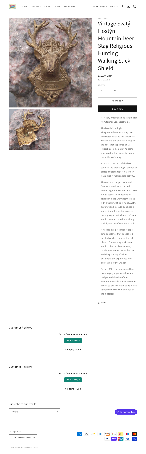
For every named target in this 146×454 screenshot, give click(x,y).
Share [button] (103, 302)
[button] (36, 6)
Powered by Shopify (31, 447)
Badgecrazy (19, 447)
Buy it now (117, 108)
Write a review (73, 340)
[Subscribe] (57, 411)
